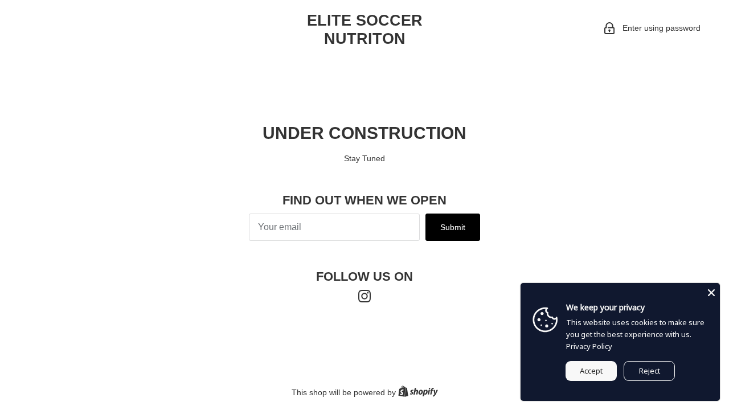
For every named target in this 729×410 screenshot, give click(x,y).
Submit (452, 227)
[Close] (711, 291)
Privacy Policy (589, 346)
